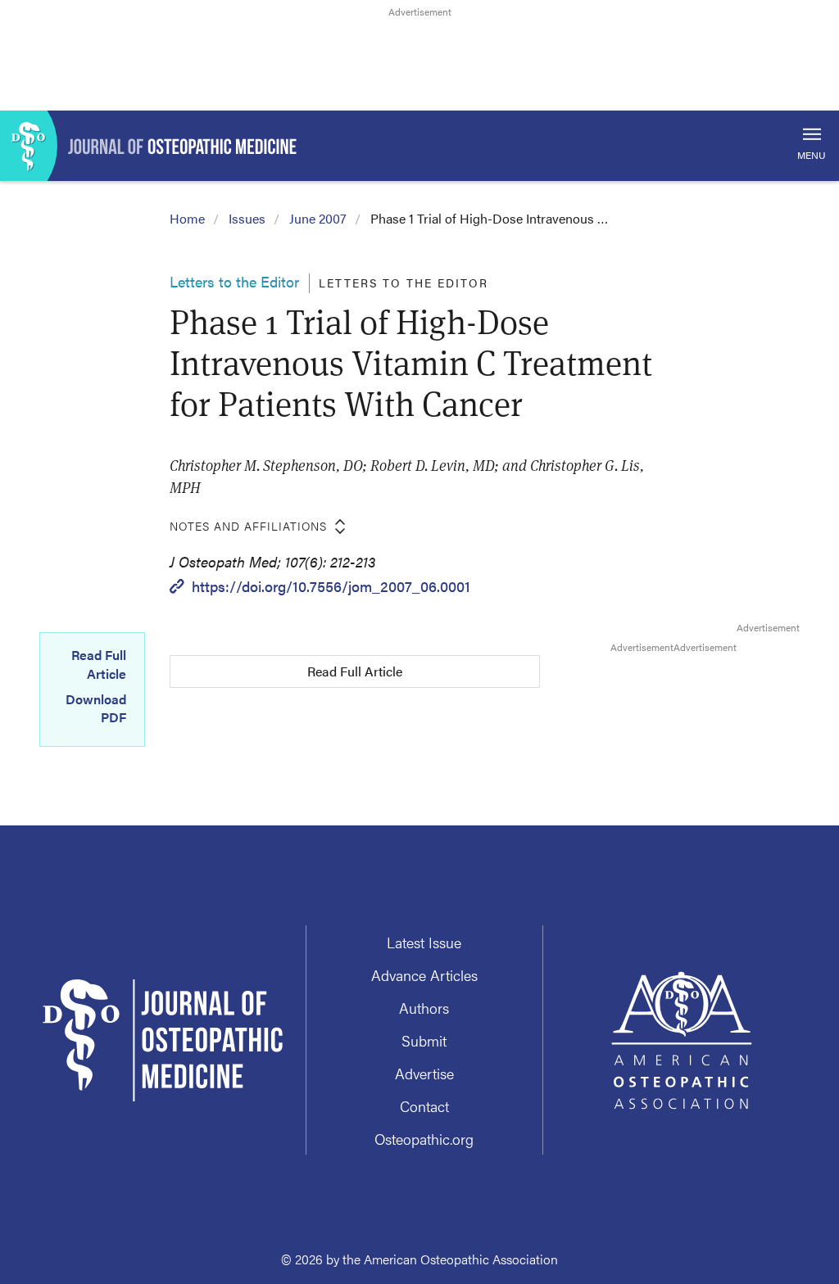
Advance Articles (424, 975)
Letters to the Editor (234, 281)
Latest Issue (424, 942)
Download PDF (96, 708)
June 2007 (318, 218)
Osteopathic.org (424, 1138)
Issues (247, 218)
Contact (424, 1106)
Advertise (424, 1073)
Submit (424, 1040)
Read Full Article (98, 664)
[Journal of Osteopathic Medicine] (419, 146)
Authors (424, 1007)
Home (187, 218)
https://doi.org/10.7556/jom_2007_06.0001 (331, 586)
